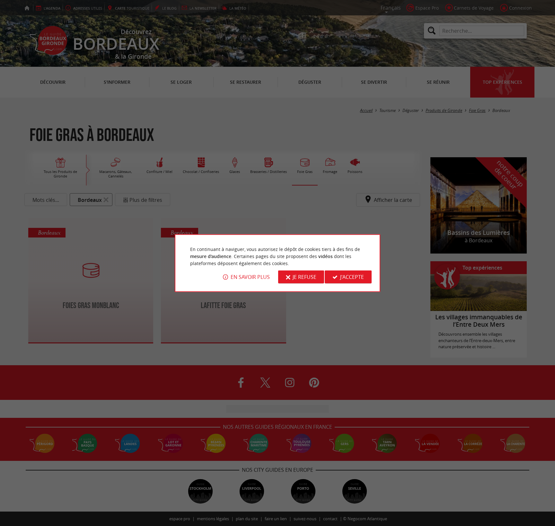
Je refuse (304, 276)
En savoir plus (250, 276)
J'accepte (352, 276)
